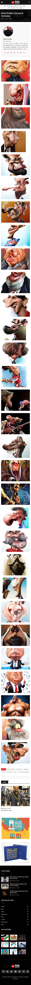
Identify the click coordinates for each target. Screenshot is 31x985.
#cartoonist (19, 769)
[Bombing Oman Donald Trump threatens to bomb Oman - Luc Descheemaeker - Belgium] (22, 952)
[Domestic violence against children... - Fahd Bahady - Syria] (22, 944)
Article (14, 911)
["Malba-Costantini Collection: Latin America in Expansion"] (5, 886)
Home (2, 18)
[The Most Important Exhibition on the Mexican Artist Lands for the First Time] (5, 893)
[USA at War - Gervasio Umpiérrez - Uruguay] (5, 952)
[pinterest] (20, 52)
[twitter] (8, 52)
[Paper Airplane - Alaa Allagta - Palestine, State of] (5, 944)
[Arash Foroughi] (15, 71)
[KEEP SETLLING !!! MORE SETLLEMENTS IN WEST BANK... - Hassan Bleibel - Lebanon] (5, 937)
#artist (3, 772)
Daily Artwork (14, 922)
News (14, 916)
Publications (14, 914)
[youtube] (11, 971)
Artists (6, 18)
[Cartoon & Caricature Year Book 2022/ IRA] (15, 852)
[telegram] (15, 971)
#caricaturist (9, 772)
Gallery (14, 906)
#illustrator (25, 769)
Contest (14, 919)
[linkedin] (14, 52)
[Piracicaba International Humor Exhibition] (15, 828)
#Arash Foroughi (11, 769)
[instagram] (17, 52)
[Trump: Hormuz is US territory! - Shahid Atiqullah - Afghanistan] (13, 944)
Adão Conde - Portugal (7, 810)
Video (14, 924)
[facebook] (4, 52)
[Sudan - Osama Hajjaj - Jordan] (22, 937)
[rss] (23, 971)
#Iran (15, 772)
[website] (11, 52)
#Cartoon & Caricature (24, 772)
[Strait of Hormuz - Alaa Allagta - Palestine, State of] (13, 952)
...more (25, 49)
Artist (14, 909)
